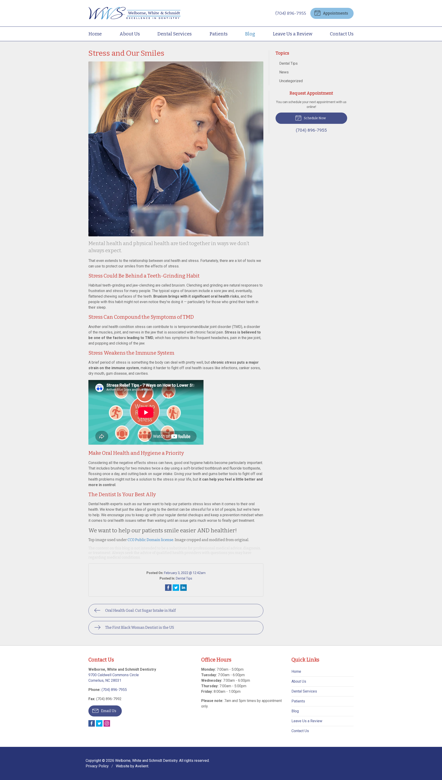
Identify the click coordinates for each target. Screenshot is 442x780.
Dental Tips (184, 578)
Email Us (108, 711)
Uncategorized (291, 81)
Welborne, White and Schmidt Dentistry (146, 760)
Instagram (107, 723)
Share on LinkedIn (183, 587)
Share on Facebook (168, 587)
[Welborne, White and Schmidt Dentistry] (134, 13)
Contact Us (342, 34)
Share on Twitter (176, 587)
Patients (218, 34)
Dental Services (174, 34)
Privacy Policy (97, 766)
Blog (250, 34)
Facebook (91, 723)
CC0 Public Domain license (150, 540)
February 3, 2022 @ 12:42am (185, 573)
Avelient (141, 766)
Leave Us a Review (292, 34)
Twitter (99, 723)
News (284, 72)
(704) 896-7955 (290, 13)
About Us (129, 34)
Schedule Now (314, 118)
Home (95, 34)
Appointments (335, 13)
